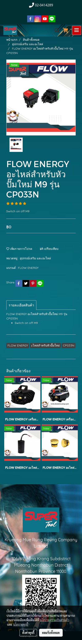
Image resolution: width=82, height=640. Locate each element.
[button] (55, 30)
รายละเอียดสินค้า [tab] (21, 305)
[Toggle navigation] (76, 30)
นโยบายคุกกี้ (20, 624)
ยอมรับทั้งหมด (51, 633)
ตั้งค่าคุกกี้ (28, 633)
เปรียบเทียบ (50, 249)
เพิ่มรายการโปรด (20, 249)
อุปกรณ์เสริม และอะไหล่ (35, 258)
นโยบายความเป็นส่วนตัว (54, 620)
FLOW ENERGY (28, 268)
